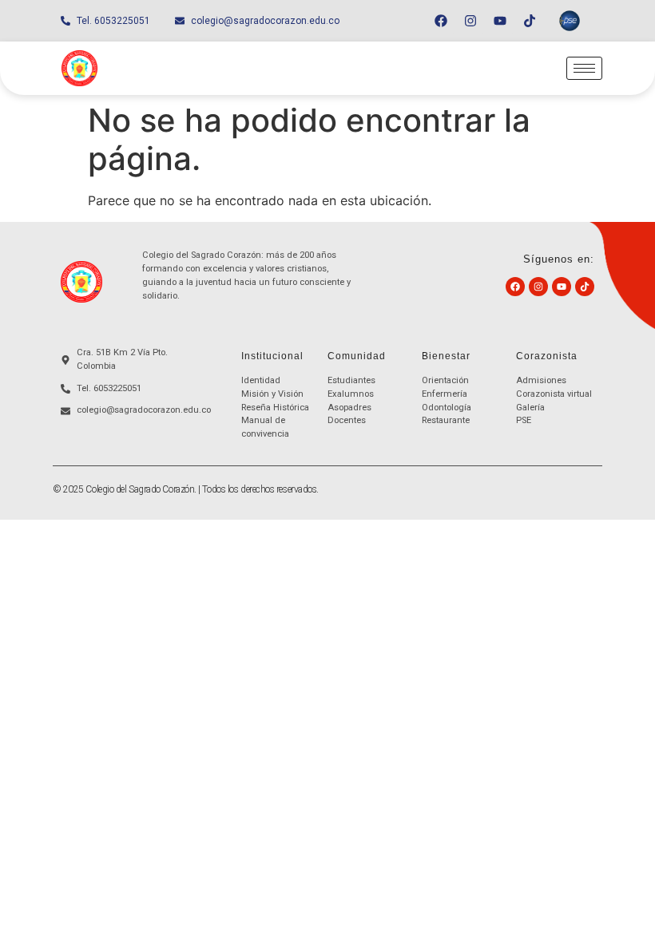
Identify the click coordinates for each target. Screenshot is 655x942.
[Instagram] (470, 21)
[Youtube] (500, 21)
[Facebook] (441, 21)
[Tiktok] (529, 21)
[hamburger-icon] (584, 68)
